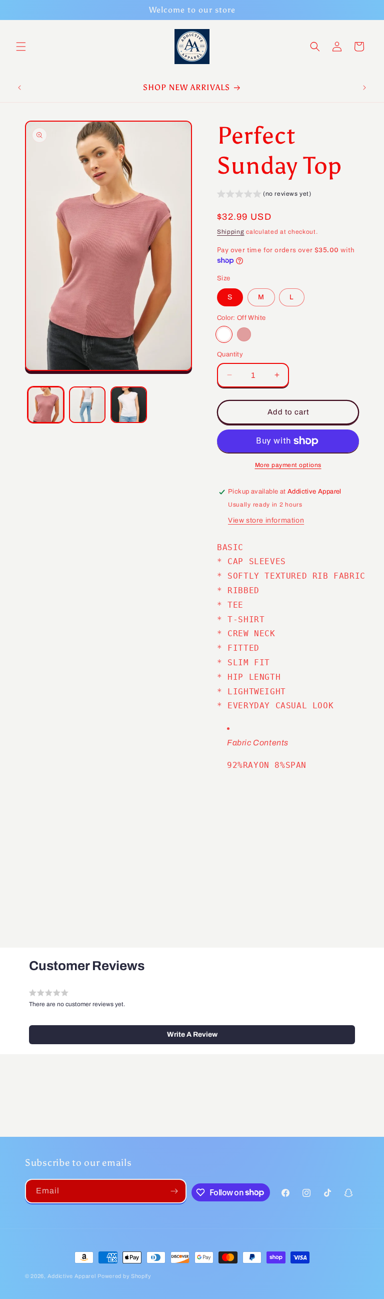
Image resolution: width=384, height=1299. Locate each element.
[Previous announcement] (19, 88)
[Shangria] (244, 334)
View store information (266, 520)
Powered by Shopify (125, 1276)
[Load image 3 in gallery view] (128, 404)
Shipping (230, 231)
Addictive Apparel (72, 1276)
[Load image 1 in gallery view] (46, 404)
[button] (21, 47)
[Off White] (224, 334)
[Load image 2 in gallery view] (87, 404)
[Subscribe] (175, 1191)
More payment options (288, 465)
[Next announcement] (365, 88)
